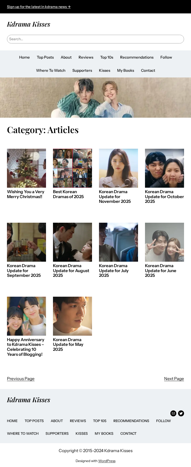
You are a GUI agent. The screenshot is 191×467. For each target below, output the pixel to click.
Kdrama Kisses (28, 23)
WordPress (106, 461)
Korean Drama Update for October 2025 (164, 196)
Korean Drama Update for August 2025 (71, 270)
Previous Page (21, 378)
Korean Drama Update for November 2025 (115, 196)
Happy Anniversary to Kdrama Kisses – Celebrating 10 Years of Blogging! (25, 347)
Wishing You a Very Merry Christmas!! (25, 194)
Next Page (174, 378)
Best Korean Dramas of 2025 (68, 194)
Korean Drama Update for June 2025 (160, 270)
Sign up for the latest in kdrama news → (39, 6)
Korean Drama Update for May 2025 (68, 344)
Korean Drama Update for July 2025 (114, 270)
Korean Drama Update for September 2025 (24, 270)
